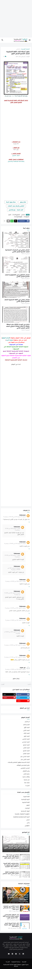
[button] (29, 40)
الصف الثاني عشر (25, 759)
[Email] (8, 221)
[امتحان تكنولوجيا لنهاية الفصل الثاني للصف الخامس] (25, 874)
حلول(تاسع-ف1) (18, 217)
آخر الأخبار (27, 722)
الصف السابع (26, 745)
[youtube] (8, 954)
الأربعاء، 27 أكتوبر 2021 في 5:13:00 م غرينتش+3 (15, 657)
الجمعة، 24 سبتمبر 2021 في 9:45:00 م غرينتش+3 (14, 569)
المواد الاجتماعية (25, 811)
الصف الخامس (26, 739)
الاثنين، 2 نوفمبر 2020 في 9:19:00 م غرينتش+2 (12, 529)
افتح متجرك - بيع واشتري (16, 210)
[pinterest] (12, 954)
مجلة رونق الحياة (11, 202)
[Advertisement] (16, 20)
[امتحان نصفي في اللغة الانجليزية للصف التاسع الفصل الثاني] (16, 290)
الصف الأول (27, 727)
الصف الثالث (27, 733)
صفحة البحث (9, 340)
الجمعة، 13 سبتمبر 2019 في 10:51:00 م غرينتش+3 (14, 517)
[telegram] (16, 954)
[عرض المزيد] (4, 221)
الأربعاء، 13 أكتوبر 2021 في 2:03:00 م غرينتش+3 (15, 645)
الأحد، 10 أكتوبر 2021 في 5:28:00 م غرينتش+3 (15, 620)
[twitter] (19, 954)
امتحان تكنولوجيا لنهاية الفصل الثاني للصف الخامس (11, 872)
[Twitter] (15, 221)
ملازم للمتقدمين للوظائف (23, 765)
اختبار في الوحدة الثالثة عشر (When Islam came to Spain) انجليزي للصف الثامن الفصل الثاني (18, 326)
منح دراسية (27, 780)
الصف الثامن (26, 748)
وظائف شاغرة (26, 777)
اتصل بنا (28, 785)
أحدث (29, 684)
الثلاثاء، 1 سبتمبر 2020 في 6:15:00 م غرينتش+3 (12, 556)
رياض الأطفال (26, 771)
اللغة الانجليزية (26, 802)
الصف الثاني (26, 730)
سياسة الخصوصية (15, 962)
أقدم (3, 684)
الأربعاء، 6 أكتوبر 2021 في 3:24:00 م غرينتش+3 (15, 608)
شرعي (28, 820)
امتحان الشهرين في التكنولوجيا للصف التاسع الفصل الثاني (17, 275)
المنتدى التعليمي (25, 768)
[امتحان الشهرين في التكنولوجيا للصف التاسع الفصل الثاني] (16, 265)
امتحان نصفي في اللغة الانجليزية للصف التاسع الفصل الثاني (17, 300)
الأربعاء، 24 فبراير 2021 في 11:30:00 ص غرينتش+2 (12, 593)
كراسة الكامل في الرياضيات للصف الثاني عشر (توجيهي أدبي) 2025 (11, 907)
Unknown (22, 515)
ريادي (28, 823)
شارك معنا (27, 783)
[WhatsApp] (12, 221)
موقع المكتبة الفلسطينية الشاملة (10, 965)
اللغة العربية (26, 797)
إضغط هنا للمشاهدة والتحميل (16, 161)
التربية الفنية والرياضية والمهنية (21, 817)
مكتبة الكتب (26, 774)
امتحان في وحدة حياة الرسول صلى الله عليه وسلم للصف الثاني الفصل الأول (11, 856)
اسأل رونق (23, 202)
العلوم (28, 805)
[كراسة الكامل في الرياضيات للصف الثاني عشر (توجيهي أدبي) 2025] (25, 908)
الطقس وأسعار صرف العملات (16, 206)
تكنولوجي (27, 825)
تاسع (10, 215)
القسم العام (26, 725)
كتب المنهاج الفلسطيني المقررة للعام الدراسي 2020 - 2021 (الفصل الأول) (11, 916)
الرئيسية (24, 962)
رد (29, 522)
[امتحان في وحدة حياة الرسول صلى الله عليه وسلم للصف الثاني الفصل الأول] (25, 857)
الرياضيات (27, 808)
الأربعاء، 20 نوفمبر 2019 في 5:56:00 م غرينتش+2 (15, 543)
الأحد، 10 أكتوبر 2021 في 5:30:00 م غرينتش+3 (12, 632)
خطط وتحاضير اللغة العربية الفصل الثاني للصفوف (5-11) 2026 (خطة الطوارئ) (11, 865)
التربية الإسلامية (25, 799)
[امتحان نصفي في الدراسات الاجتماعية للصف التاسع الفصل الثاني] (16, 240)
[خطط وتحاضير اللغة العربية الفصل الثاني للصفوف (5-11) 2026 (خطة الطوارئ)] (25, 866)
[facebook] (23, 954)
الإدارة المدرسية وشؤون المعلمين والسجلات (19, 762)
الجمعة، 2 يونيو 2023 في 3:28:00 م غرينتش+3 (15, 669)
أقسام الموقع (6, 338)
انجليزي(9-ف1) (16, 215)
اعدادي (18, 49)
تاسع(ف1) (26, 217)
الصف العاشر (26, 754)
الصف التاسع (16, 155)
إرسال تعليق (16, 678)
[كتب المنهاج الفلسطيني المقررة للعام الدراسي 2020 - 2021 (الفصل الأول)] (25, 917)
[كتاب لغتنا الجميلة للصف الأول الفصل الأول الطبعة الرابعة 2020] (25, 926)
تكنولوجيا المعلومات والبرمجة (22, 814)
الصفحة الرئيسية (25, 49)
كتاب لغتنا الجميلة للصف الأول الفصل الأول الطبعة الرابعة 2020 (11, 925)
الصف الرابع (27, 736)
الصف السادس (26, 742)
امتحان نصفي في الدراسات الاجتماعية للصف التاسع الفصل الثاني (17, 251)
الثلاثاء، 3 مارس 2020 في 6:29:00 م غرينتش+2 (15, 581)
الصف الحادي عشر (25, 756)
